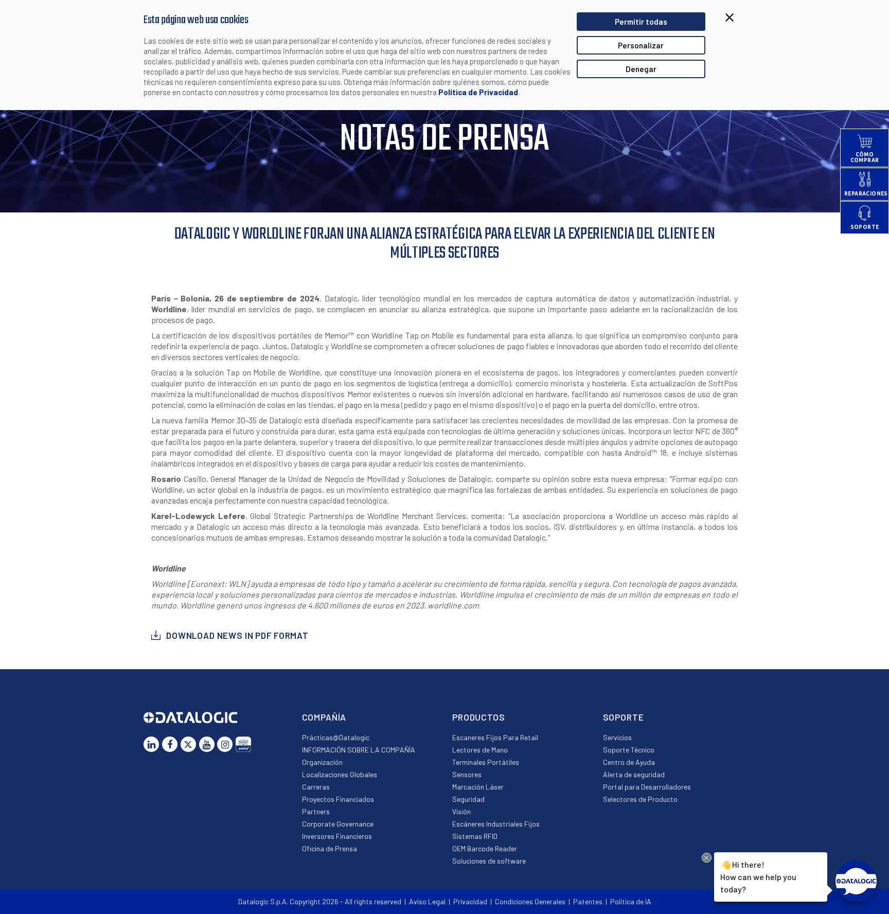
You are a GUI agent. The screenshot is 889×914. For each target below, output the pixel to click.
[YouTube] (207, 744)
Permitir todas (641, 21)
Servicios (617, 737)
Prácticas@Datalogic (335, 737)
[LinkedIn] (151, 744)
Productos (478, 717)
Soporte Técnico (628, 749)
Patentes (587, 901)
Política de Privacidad (478, 92)
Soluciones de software (489, 860)
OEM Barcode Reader (484, 848)
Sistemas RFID (474, 836)
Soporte (623, 717)
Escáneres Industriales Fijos (496, 823)
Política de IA (630, 901)
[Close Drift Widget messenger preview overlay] (707, 858)
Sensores (467, 774)
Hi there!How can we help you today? (758, 876)
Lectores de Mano (480, 749)
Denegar (641, 69)
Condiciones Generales (530, 901)
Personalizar (641, 45)
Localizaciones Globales (339, 774)
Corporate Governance (338, 823)
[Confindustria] (243, 744)
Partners (316, 811)
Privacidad (470, 901)
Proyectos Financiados (338, 799)
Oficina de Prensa (329, 848)
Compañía (324, 717)
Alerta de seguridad (634, 774)
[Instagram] (225, 744)
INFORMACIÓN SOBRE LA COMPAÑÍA (358, 749)
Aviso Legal (427, 901)
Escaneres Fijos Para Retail (495, 737)
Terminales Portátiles (485, 762)
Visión (461, 811)
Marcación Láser (478, 786)
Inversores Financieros (337, 836)
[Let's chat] (856, 881)
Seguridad (468, 799)
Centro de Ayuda (629, 762)
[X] (188, 744)
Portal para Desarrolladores (647, 786)
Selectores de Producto (640, 799)
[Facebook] (169, 744)
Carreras (316, 786)
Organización (322, 762)
